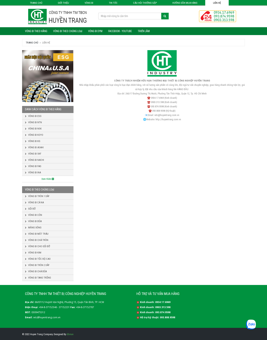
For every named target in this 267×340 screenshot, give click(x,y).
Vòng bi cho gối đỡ (39, 246)
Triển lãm (144, 31)
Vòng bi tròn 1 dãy (38, 196)
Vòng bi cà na (36, 202)
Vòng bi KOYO (35, 134)
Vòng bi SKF (34, 153)
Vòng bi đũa (35, 221)
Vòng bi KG (34, 141)
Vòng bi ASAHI (36, 147)
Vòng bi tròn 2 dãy (38, 265)
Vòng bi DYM (95, 31)
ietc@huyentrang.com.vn (46, 317)
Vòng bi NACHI (36, 159)
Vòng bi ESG (34, 116)
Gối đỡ (32, 208)
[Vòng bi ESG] (47, 76)
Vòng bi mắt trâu (38, 233)
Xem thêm (46, 178)
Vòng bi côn (35, 214)
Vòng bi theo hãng (36, 31)
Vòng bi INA (34, 172)
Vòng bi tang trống (39, 277)
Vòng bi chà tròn (38, 240)
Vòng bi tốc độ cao (39, 258)
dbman (70, 334)
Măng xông (34, 227)
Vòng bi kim (34, 252)
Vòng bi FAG (34, 166)
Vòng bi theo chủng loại (67, 31)
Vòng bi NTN (35, 122)
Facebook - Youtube (120, 31)
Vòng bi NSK (35, 128)
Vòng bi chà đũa (37, 271)
